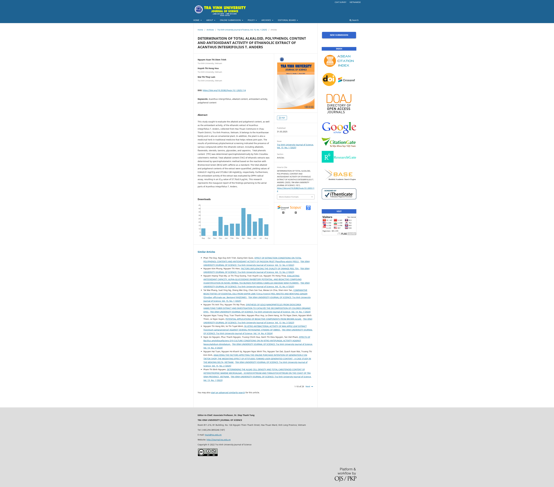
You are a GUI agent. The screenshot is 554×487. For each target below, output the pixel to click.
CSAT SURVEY (340, 2)
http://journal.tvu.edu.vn (219, 439)
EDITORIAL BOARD (287, 20)
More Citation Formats (288, 196)
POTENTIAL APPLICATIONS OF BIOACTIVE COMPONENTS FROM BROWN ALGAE (263, 319)
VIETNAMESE (355, 2)
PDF (283, 117)
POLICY (251, 20)
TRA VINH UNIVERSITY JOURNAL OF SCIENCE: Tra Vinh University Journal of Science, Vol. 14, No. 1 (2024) (260, 311)
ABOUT (210, 20)
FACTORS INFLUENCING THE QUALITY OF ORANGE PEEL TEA (270, 268)
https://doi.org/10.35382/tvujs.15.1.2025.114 (224, 90)
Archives (210, 29)
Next (308, 386)
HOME (196, 20)
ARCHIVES (266, 20)
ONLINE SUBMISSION (230, 20)
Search (355, 20)
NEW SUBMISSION (339, 35)
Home (200, 29)
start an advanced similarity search (228, 392)
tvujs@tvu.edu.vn (213, 434)
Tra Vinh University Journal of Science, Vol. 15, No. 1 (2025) (242, 29)
